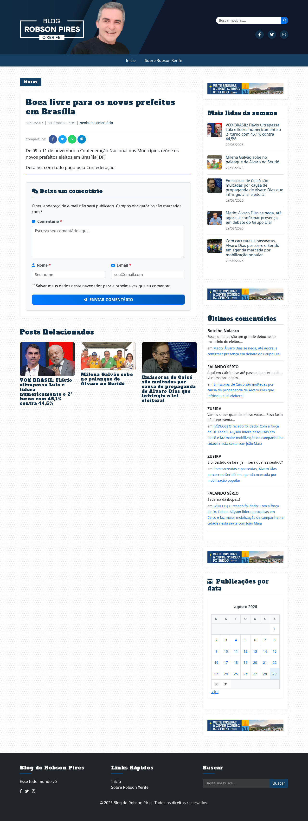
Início (131, 60)
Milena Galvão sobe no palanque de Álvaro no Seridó (107, 379)
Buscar (279, 783)
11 (236, 651)
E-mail (124, 265)
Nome (44, 265)
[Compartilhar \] (53, 139)
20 (255, 662)
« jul (214, 691)
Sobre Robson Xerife (163, 60)
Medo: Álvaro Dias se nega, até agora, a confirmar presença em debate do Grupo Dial (254, 217)
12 (245, 651)
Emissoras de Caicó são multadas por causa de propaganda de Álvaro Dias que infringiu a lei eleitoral (169, 388)
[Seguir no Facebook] (259, 34)
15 (274, 651)
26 (245, 673)
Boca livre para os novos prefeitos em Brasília (100, 107)
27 (255, 673)
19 (245, 662)
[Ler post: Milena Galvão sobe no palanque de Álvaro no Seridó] (214, 162)
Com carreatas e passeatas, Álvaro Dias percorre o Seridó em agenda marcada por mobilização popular (252, 247)
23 (216, 673)
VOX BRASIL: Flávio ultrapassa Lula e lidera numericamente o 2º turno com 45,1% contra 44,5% (46, 391)
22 (274, 662)
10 (226, 651)
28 (265, 673)
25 (236, 673)
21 (265, 662)
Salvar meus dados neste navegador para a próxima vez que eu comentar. (103, 286)
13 (255, 651)
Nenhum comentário (96, 122)
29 (274, 673)
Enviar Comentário (111, 299)
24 (226, 673)
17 (226, 662)
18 (236, 662)
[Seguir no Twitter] (272, 34)
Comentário (49, 221)
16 (216, 662)
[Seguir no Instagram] (284, 34)
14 (265, 651)
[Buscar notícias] (284, 20)
